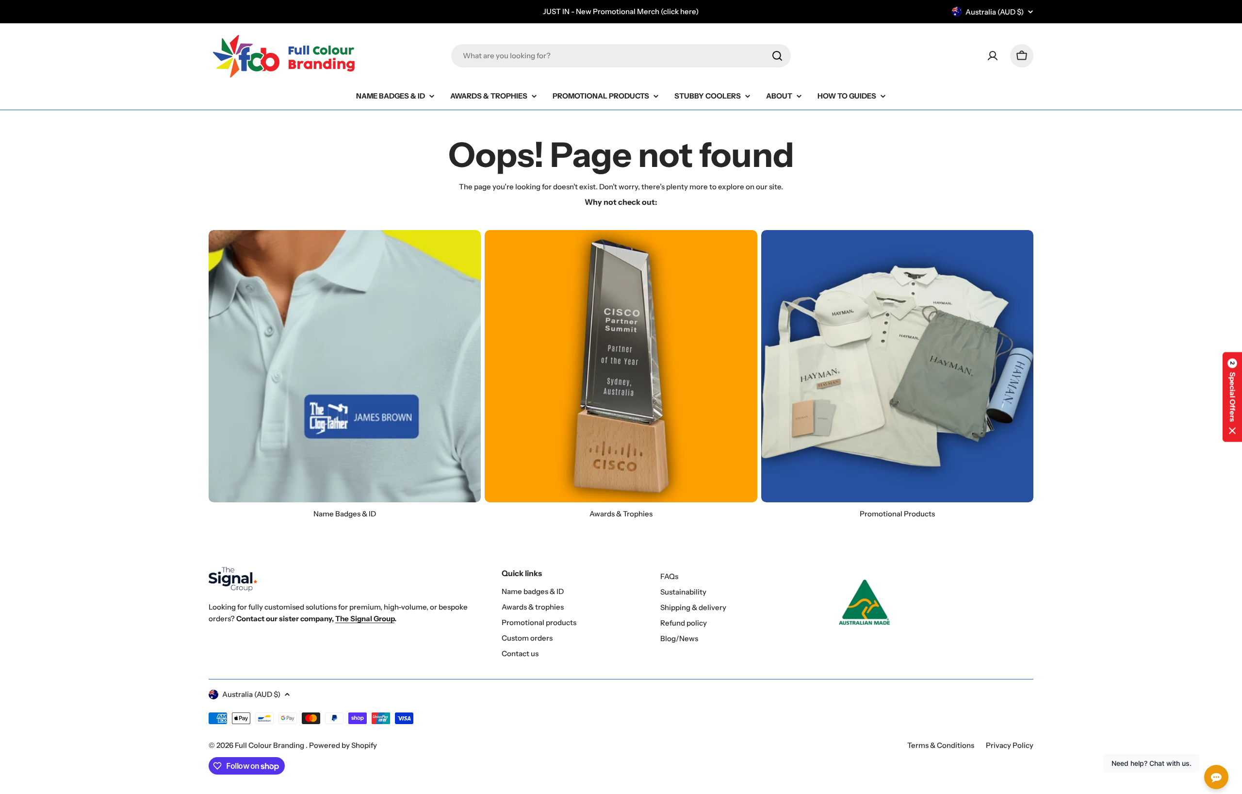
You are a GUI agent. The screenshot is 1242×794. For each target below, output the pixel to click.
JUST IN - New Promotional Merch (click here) (621, 11)
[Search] (777, 56)
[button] (1232, 397)
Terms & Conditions (940, 745)
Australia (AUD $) (994, 12)
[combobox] (621, 55)
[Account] (992, 56)
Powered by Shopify (343, 745)
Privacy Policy (1009, 745)
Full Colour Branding (270, 745)
